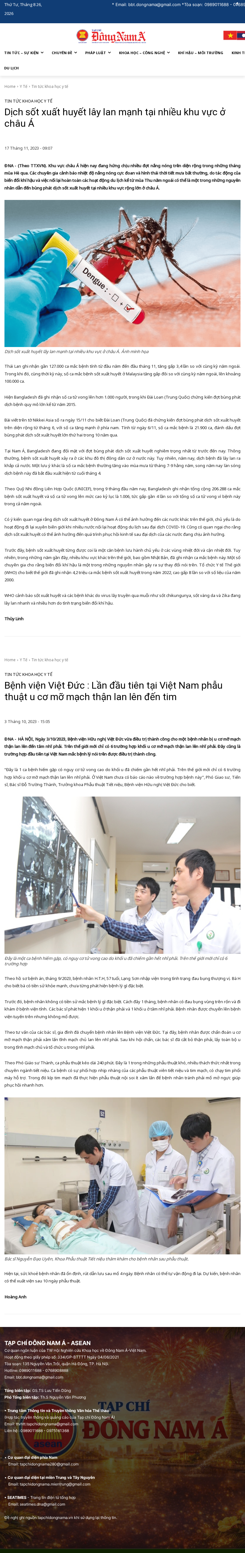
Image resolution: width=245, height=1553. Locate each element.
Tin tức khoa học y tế (50, 86)
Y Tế (23, 86)
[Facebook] (237, 4)
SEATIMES (16, 1497)
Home (10, 86)
